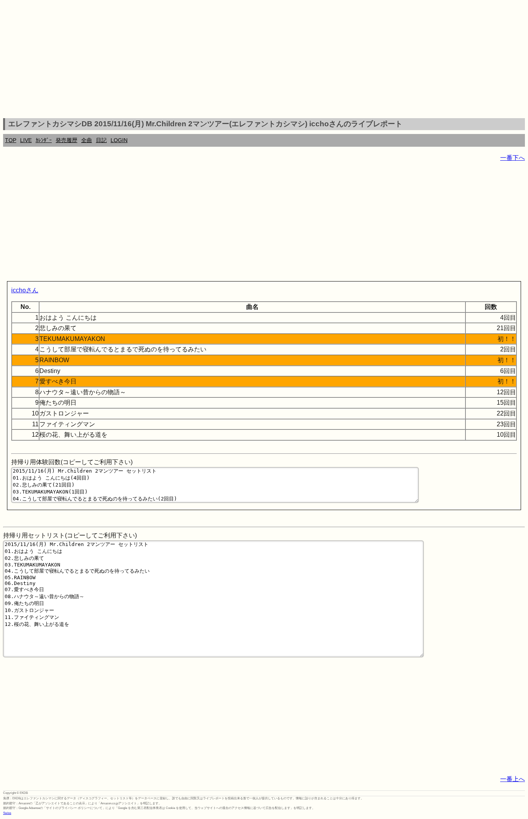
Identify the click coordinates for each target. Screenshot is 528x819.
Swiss (7, 813)
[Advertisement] (264, 60)
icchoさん (24, 290)
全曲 (86, 140)
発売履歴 (66, 140)
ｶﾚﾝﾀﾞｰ (44, 140)
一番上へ (512, 779)
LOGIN (119, 140)
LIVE (26, 140)
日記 (101, 140)
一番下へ (512, 157)
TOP (10, 140)
